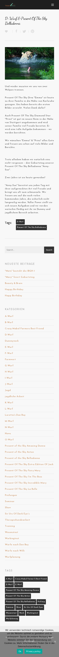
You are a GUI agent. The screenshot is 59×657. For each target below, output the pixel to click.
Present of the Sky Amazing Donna (25, 446)
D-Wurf (20, 222)
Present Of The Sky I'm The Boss (23, 477)
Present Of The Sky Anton (18, 596)
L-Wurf (9, 409)
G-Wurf (9, 365)
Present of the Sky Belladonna (22, 458)
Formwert (10, 359)
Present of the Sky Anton (19, 452)
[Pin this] (32, 31)
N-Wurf (9, 427)
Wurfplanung (12, 557)
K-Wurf (9, 403)
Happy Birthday (14, 289)
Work (21, 613)
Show (8, 507)
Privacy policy (33, 651)
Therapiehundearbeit (17, 520)
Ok (20, 651)
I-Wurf (8, 378)
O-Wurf (9, 440)
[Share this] (16, 31)
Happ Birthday (13, 295)
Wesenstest (11, 532)
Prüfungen (11, 495)
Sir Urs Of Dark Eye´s (17, 514)
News (8, 433)
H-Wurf (9, 372)
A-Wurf (9, 316)
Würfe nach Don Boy (17, 544)
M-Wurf (9, 421)
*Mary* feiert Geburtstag (19, 277)
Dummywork (12, 341)
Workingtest (12, 538)
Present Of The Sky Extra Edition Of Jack (29, 464)
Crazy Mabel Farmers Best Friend (24, 328)
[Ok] (55, 641)
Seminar (10, 501)
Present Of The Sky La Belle (21, 489)
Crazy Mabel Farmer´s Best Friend (31, 579)
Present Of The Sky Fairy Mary (22, 470)
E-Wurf (9, 347)
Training (10, 526)
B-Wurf (9, 322)
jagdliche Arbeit (14, 396)
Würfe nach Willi (15, 551)
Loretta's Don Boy (15, 415)
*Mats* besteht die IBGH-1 (20, 271)
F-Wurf (9, 353)
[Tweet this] (24, 31)
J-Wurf (9, 384)
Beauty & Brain (13, 283)
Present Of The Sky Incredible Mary (25, 483)
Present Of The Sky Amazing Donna (22, 590)
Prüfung (41, 602)
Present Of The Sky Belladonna (31, 227)
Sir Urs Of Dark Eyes (33, 607)
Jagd (8, 390)
